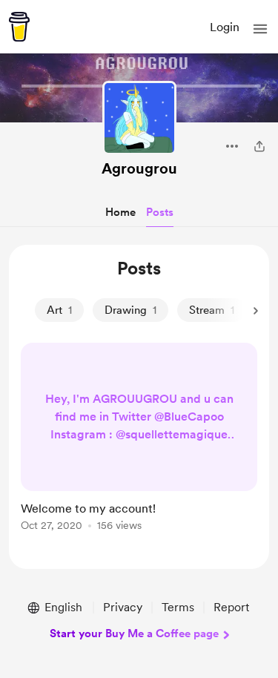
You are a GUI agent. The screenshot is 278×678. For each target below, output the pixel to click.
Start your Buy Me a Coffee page (134, 633)
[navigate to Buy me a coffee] (19, 27)
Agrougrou (139, 168)
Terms (178, 607)
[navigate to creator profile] (139, 118)
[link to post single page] (139, 439)
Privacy (122, 607)
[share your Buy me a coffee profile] (259, 146)
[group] (139, 445)
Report (231, 607)
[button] (260, 29)
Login (224, 27)
